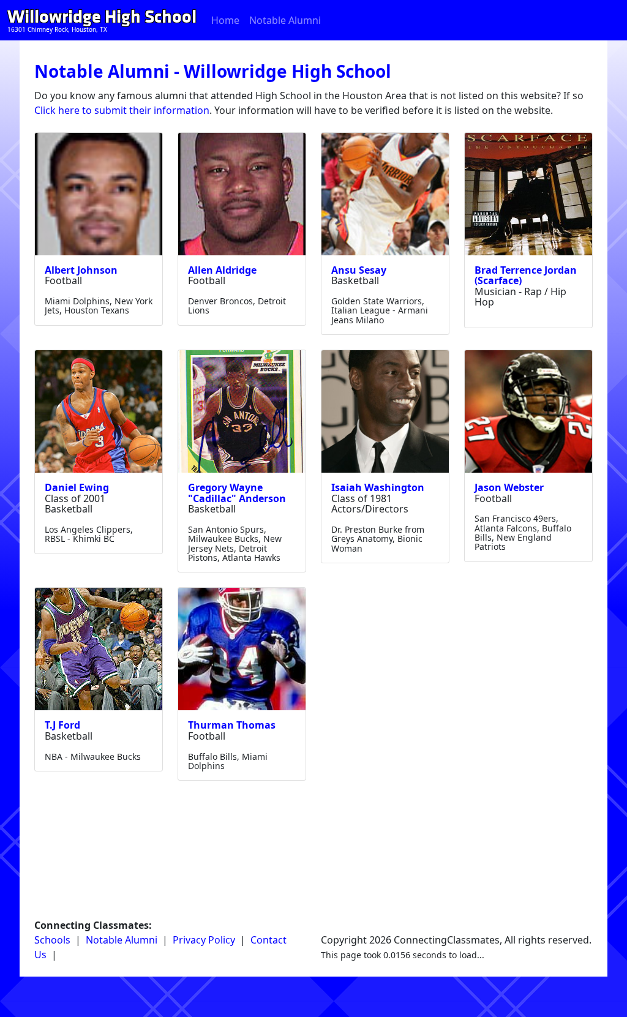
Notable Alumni (285, 20)
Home (225, 20)
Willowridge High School (102, 17)
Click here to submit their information (121, 110)
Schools (52, 940)
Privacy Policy (204, 940)
